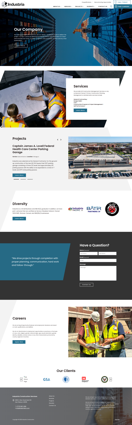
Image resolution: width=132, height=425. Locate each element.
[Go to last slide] (58, 140)
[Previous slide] (21, 379)
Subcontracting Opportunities (102, 2)
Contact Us (102, 6)
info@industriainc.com (22, 408)
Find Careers (123, 6)
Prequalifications (86, 2)
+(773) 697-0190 (21, 406)
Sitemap (117, 419)
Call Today (123, 2)
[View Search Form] (111, 6)
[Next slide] (61, 140)
